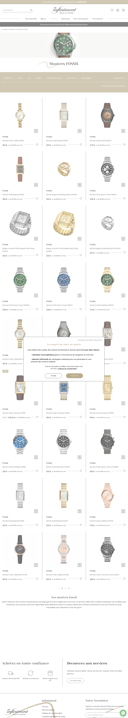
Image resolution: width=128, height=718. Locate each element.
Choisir (53, 376)
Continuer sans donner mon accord (90, 340)
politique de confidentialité (67, 369)
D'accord (74, 376)
